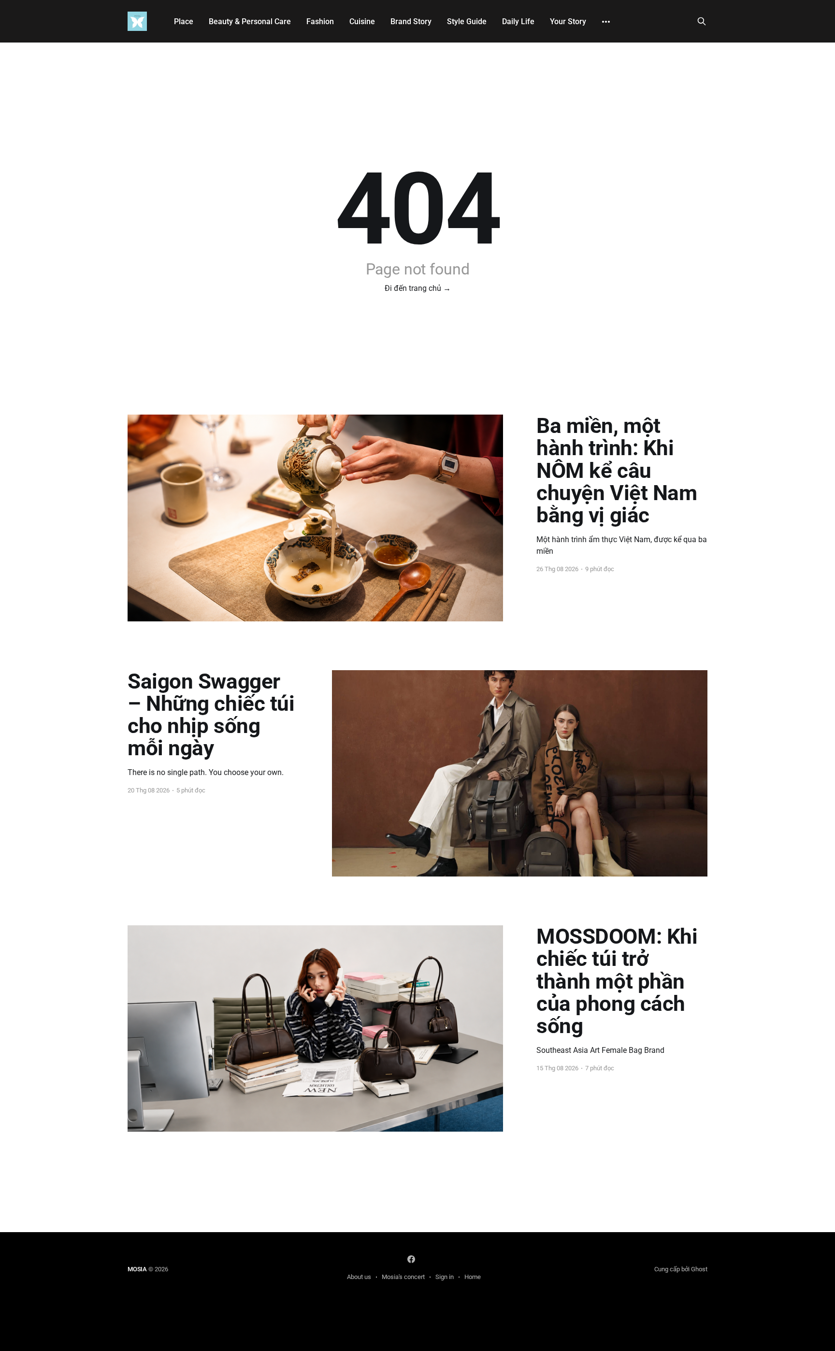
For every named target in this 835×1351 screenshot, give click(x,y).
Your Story (568, 21)
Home (472, 1276)
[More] (606, 21)
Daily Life (518, 21)
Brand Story (411, 21)
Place (183, 21)
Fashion (320, 21)
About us (359, 1276)
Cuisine (362, 21)
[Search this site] (701, 21)
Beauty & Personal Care (250, 21)
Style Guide (467, 21)
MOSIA (137, 1269)
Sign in (444, 1276)
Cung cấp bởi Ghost (680, 1269)
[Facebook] (411, 1259)
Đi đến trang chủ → (418, 288)
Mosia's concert (403, 1276)
